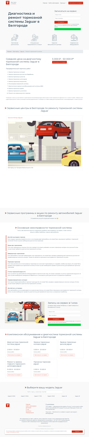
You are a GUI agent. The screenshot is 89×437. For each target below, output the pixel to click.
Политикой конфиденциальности (64, 24)
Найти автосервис (53, 3)
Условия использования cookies (12, 432)
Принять (77, 431)
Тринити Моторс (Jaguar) (15, 117)
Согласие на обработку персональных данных (44, 428)
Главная (45, 3)
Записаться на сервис (75, 3)
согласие (59, 25)
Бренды (62, 3)
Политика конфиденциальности (44, 426)
